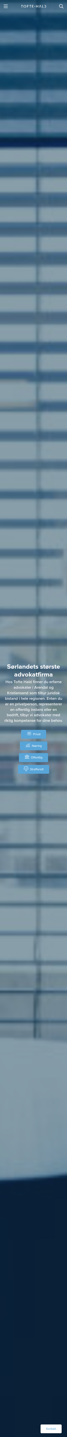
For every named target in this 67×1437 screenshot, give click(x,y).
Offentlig (37, 757)
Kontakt (51, 1429)
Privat (37, 734)
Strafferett (37, 769)
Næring (37, 746)
